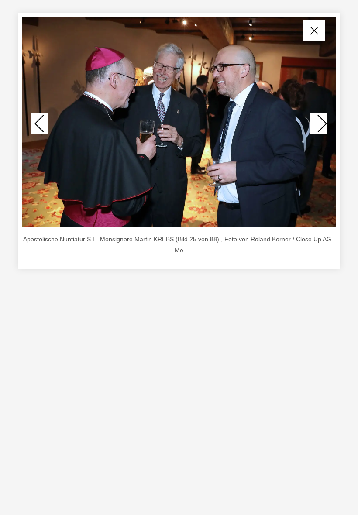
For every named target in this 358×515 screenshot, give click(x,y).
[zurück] (39, 123)
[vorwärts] (318, 123)
